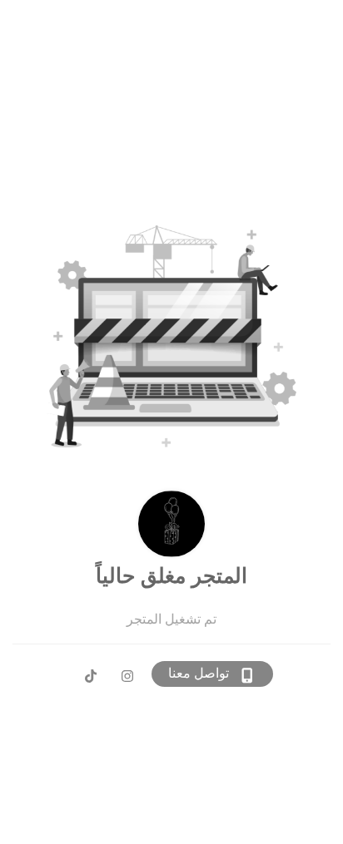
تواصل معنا (198, 673)
